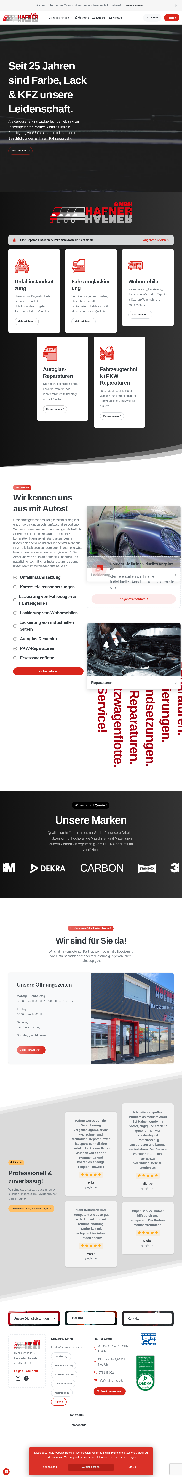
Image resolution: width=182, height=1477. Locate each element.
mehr (132, 1467)
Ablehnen (50, 1467)
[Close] (177, 5)
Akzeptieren (91, 1467)
